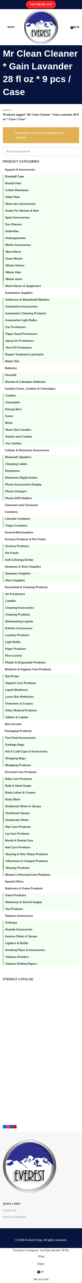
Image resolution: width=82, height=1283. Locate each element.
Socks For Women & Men (22, 210)
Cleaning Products (17, 614)
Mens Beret (13, 251)
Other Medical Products (21, 710)
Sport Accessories (17, 217)
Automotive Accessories (21, 306)
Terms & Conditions (14, 1216)
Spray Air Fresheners (20, 340)
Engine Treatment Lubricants (24, 354)
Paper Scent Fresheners (22, 333)
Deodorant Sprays (18, 813)
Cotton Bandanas (16, 190)
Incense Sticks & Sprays (21, 936)
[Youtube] (15, 1126)
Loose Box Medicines (19, 696)
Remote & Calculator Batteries (25, 381)
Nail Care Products (17, 847)
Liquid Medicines (16, 689)
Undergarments (15, 238)
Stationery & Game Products (24, 888)
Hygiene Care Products (20, 683)
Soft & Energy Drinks (19, 559)
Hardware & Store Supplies (23, 566)
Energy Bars (13, 409)
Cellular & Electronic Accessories (27, 450)
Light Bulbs (13, 641)
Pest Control (13, 655)
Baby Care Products (18, 778)
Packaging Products (18, 730)
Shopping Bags (15, 758)
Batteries (11, 368)
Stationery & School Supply (23, 902)
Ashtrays (11, 922)
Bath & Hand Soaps (18, 785)
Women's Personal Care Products (27, 874)
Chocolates (12, 402)
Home (6, 110)
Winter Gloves (15, 265)
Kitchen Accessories (18, 628)
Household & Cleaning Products (26, 587)
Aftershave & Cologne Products (27, 861)
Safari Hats (12, 197)
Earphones (12, 470)
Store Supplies (15, 580)
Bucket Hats (13, 183)
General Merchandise (19, 532)
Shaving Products (17, 867)
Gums (9, 416)
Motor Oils (12, 361)
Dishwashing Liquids (19, 621)
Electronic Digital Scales (21, 477)
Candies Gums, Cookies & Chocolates (30, 388)
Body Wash (12, 799)
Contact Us (9, 1210)
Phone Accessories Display (23, 484)
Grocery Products (17, 546)
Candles (10, 600)
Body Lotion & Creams (20, 792)
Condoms (11, 511)
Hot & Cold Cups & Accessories (26, 751)
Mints (9, 422)
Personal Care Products (21, 772)
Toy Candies (13, 443)
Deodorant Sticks (17, 819)
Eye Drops (12, 676)
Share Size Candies (18, 429)
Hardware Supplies (18, 573)
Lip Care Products (17, 833)
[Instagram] (8, 1126)
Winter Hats (13, 272)
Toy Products (14, 908)
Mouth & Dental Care (19, 840)
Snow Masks (14, 258)
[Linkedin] (11, 1126)
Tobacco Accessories (19, 915)
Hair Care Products (18, 826)
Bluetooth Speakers (18, 457)
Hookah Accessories (18, 929)
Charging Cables (16, 464)
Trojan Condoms (16, 525)
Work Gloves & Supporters (23, 286)
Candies (10, 395)
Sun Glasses (13, 224)
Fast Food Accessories (20, 737)
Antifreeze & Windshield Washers (27, 299)
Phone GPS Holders (18, 498)
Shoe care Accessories (20, 203)
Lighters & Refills (16, 943)
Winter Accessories (18, 244)
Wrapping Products (18, 765)
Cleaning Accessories (19, 607)
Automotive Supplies (19, 292)
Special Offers (14, 881)
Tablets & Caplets (16, 717)
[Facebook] (4, 1126)
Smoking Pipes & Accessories (25, 950)
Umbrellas (12, 231)
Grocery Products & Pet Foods (25, 539)
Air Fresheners (15, 594)
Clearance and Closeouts (21, 505)
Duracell (10, 375)
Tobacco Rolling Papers (21, 963)
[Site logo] (41, 26)
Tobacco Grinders (17, 956)
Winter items (14, 279)
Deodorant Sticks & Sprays (23, 806)
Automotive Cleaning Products (25, 313)
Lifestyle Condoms (17, 518)
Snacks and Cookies (18, 436)
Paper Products (15, 648)
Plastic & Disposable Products (25, 662)
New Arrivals (13, 724)
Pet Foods (12, 553)
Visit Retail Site (41, 4)
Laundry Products (17, 635)
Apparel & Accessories (20, 169)
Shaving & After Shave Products (26, 854)
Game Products (15, 895)
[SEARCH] (74, 151)
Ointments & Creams (19, 703)
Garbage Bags (14, 744)
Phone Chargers (16, 491)
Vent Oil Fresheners (19, 347)
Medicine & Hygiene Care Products (28, 669)
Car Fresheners (15, 327)
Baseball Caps (14, 176)
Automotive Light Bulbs (21, 320)
